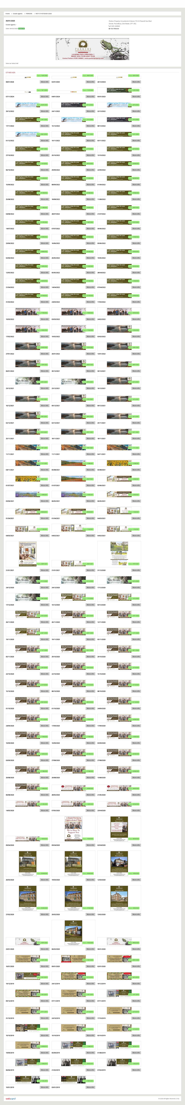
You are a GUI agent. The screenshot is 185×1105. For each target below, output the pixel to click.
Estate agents (17, 13)
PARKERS (29, 13)
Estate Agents (10, 25)
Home (7, 13)
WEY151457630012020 (44, 13)
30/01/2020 (10, 21)
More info (44, 82)
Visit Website (114, 29)
